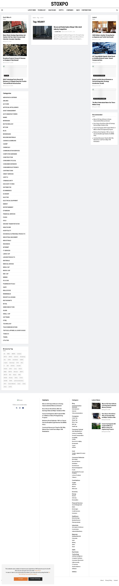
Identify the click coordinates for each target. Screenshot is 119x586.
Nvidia (10, 377)
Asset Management (9, 110)
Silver (5, 310)
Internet (6, 247)
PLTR (21, 377)
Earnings (12, 362)
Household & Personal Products (14, 234)
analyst (19, 353)
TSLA (24, 383)
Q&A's (5, 287)
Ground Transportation (11, 224)
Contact (116, 580)
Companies (69, 10)
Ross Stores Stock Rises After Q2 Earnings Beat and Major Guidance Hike (109, 415)
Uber (5, 386)
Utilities (6, 340)
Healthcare (52, 10)
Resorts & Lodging (9, 297)
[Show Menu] (2, 10)
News (14, 374)
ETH (18, 362)
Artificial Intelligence (10, 107)
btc (5, 359)
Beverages (6, 120)
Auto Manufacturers (10, 114)
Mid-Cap (6, 31)
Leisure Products (9, 257)
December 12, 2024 (8, 62)
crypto (5, 362)
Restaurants (7, 300)
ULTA (10, 386)
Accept (21, 578)
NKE (19, 374)
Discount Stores (8, 184)
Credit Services (8, 174)
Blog (4, 130)
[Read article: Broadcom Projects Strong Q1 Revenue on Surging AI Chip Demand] (15, 50)
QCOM (5, 380)
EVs (22, 362)
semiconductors (18, 380)
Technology (41, 10)
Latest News (32, 10)
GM (8, 365)
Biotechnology (8, 124)
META (10, 371)
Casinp (5, 144)
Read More (38, 570)
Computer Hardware (10, 154)
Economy (6, 194)
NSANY (42, 17)
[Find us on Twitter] (16, 408)
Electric (6, 197)
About (102, 580)
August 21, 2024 (7, 41)
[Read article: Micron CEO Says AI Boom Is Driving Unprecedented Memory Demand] (96, 406)
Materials (6, 260)
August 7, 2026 (96, 106)
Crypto (61, 10)
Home (34, 17)
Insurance (6, 244)
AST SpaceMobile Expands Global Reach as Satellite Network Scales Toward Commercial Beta (103, 58)
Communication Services (11, 150)
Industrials (7, 240)
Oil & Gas (6, 280)
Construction (8, 157)
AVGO (10, 356)
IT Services (6, 250)
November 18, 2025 (8, 85)
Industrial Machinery (10, 237)
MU (10, 374)
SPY (5, 383)
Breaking (22, 356)
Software (6, 317)
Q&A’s (78, 10)
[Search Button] (117, 10)
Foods (5, 217)
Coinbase (15, 359)
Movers (16, 371)
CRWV (21, 359)
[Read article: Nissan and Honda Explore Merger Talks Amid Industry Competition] (42, 33)
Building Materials (9, 137)
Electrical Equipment (10, 200)
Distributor (7, 187)
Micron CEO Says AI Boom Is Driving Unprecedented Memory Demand (109, 405)
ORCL (16, 377)
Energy (5, 204)
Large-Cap (6, 254)
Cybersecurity (8, 180)
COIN (9, 359)
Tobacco (6, 333)
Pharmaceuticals (9, 284)
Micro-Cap (6, 270)
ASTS (5, 356)
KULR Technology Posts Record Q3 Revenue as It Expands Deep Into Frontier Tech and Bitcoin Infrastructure (14, 81)
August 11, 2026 (97, 39)
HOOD (5, 368)
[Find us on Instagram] (19, 408)
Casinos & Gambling (9, 140)
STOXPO (59, 4)
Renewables (7, 294)
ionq (15, 368)
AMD (8, 353)
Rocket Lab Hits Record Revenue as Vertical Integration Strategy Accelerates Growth (102, 81)
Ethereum (6, 210)
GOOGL (13, 365)
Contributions (86, 10)
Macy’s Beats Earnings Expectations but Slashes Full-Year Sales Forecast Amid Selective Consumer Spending (14, 37)
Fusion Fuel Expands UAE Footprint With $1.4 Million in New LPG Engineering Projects (53, 415)
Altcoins (6, 104)
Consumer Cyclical (9, 160)
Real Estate (7, 290)
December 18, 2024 (67, 31)
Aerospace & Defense (10, 97)
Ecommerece (7, 190)
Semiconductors (9, 307)
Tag (38, 17)
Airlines (5, 100)
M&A (5, 371)
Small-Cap (6, 314)
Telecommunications (10, 327)
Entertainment (8, 207)
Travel (5, 337)
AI (4, 353)
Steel (5, 320)
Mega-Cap (6, 54)
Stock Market (11, 383)
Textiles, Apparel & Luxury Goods (14, 330)
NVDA (5, 377)
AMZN (13, 353)
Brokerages (7, 134)
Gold (4, 220)
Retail (5, 304)
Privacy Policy (108, 580)
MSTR (5, 374)
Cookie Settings (35, 578)
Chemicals (6, 147)
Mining (5, 277)
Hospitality (7, 230)
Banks (5, 117)
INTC (10, 368)
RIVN (10, 380)
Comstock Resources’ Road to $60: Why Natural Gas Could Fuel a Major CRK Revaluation (104, 139)
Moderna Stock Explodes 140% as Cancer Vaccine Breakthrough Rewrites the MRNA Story (104, 133)
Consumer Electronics (11, 167)
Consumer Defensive (10, 164)
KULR (20, 368)
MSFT (21, 371)
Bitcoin (6, 75)
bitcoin (16, 356)
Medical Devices (8, 264)
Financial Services (9, 214)
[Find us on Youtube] (23, 408)
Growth (19, 365)
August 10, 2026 (97, 62)
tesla (19, 383)
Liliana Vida (58, 31)
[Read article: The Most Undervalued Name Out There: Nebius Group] (104, 94)
